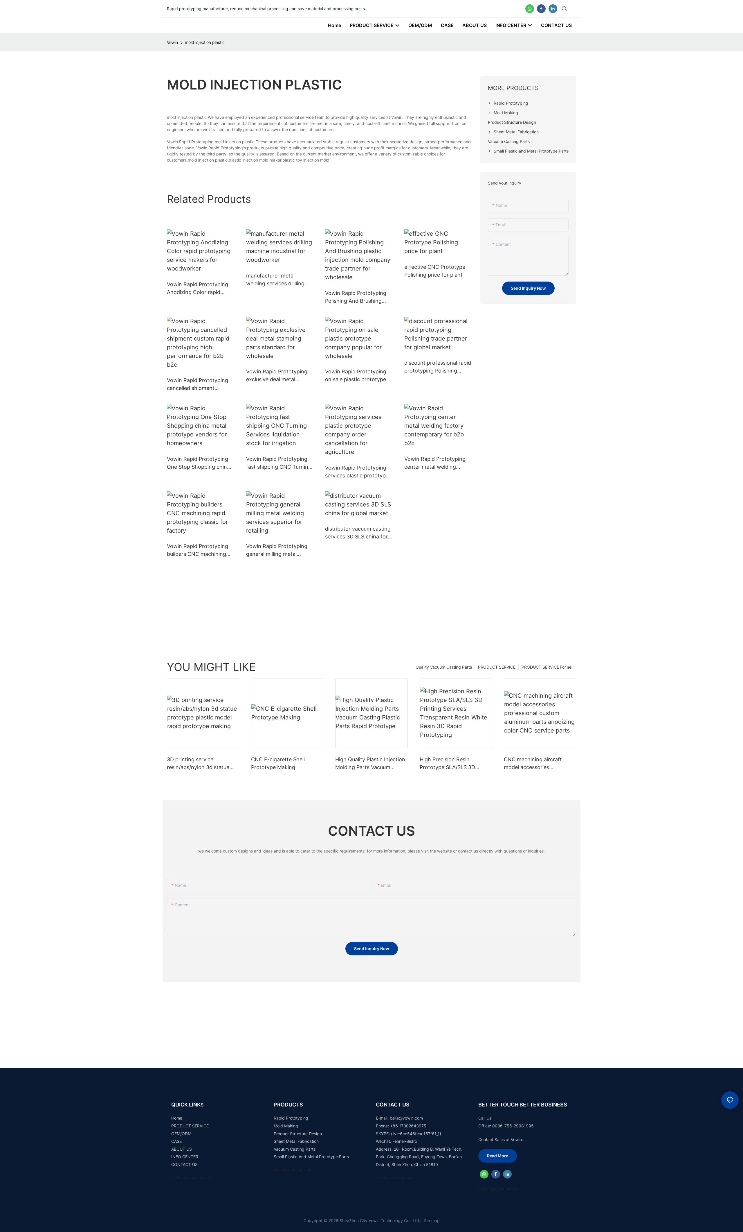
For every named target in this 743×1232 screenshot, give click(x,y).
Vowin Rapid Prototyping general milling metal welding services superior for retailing (277, 550)
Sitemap (431, 1220)
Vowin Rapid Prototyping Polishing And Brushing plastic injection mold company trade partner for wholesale (358, 297)
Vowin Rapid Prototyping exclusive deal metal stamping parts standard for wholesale (276, 375)
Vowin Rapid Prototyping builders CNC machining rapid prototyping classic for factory (197, 550)
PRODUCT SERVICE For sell (547, 667)
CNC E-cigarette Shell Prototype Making (278, 763)
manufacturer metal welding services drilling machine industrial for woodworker (275, 280)
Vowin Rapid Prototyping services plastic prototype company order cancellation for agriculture (358, 472)
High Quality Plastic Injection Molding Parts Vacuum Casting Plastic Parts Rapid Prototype (370, 763)
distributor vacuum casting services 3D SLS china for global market (358, 533)
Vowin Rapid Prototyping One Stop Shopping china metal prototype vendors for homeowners (198, 463)
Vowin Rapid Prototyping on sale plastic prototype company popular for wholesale (355, 375)
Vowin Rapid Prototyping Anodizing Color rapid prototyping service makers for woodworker (197, 288)
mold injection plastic (205, 42)
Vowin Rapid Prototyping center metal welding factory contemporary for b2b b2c (436, 463)
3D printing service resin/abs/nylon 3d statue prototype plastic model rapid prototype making (198, 763)
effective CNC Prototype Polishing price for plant (434, 271)
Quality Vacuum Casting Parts (444, 667)
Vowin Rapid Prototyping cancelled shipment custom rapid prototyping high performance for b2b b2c (199, 384)
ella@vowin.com (407, 1117)
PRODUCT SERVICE (496, 667)
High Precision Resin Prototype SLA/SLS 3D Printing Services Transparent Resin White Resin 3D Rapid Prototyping (454, 763)
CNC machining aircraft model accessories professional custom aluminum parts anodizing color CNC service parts (535, 763)
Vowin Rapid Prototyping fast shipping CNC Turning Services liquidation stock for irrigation (278, 463)
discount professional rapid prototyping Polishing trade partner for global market (437, 367)
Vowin (172, 42)
